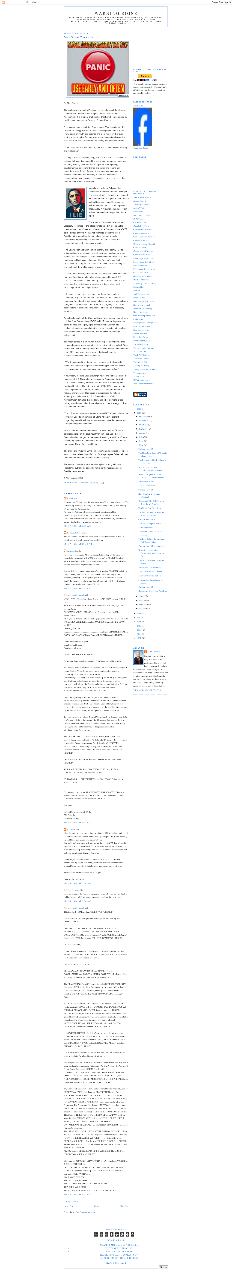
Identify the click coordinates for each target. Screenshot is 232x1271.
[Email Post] (102, 483)
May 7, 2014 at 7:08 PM (77, 822)
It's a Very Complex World (149, 523)
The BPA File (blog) (141, 354)
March (142, 600)
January (142, 608)
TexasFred (71, 550)
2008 (139, 634)
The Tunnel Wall (140, 362)
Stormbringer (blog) (141, 340)
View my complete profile (147, 690)
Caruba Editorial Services (144, 236)
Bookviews (138, 211)
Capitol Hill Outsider (142, 229)
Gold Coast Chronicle (142, 276)
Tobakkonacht (139, 372)
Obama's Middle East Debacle (119, 1244)
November (144, 420)
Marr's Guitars (139, 297)
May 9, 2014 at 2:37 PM (77, 1194)
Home (96, 1206)
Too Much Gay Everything (149, 508)
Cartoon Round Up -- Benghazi (151, 545)
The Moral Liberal (141, 358)
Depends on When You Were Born (152, 591)
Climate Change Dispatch (144, 243)
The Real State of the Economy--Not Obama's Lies (152, 540)
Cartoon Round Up (146, 448)
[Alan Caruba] (142, 144)
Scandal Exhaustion (146, 485)
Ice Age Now (138, 286)
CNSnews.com (139, 222)
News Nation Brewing (142, 308)
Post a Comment (71, 1201)
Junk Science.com (141, 294)
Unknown (71, 829)
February (143, 604)
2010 (139, 625)
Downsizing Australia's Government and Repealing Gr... (151, 553)
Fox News (93, 195)
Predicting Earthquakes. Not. (119, 1254)
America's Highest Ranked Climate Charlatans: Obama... (152, 476)
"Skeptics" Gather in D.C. (119, 1251)
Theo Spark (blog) (141, 365)
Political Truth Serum (142, 326)
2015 (139, 408)
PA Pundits (138, 319)
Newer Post (68, 1206)
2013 (139, 613)
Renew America (140, 333)
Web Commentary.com (143, 383)
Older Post (124, 1206)
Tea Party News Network (143, 347)
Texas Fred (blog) (140, 351)
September (144, 428)
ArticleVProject (139, 208)
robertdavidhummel (75, 595)
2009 (139, 629)
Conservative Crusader (143, 251)
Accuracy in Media (141, 204)
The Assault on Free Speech (150, 571)
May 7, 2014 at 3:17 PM (77, 588)
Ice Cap (136, 290)
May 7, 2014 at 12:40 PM (78, 544)
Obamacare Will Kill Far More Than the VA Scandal (151, 502)
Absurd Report (139, 200)
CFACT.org (138, 218)
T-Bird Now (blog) (141, 344)
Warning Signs (116, 13)
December (143, 416)
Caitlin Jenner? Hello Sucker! (119, 1258)
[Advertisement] (149, 45)
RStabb (70, 498)
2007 (139, 638)
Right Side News (140, 337)
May (141, 445)
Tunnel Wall (138, 376)
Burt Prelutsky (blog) (142, 215)
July (141, 437)
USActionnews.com (141, 380)
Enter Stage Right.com (143, 258)
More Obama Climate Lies (149, 567)
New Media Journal (141, 304)
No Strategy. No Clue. (119, 1248)
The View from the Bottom (149, 575)
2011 (139, 621)
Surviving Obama (145, 527)
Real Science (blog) (141, 329)
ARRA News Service (142, 197)
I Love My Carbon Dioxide (145, 283)
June (141, 441)
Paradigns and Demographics (145, 322)
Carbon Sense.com (141, 233)
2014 (139, 412)
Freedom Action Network (144, 269)
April (141, 596)
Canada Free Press (141, 226)
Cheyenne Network (141, 240)
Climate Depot (139, 247)
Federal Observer (140, 265)
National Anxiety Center (143, 301)
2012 (139, 617)
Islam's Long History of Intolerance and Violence (150, 469)
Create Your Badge (140, 148)
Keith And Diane (74, 532)
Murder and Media (146, 481)
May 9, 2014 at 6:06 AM (77, 883)
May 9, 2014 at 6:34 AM (77, 901)
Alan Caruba (72, 890)
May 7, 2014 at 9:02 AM (77, 525)
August (142, 432)
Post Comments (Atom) (85, 1212)
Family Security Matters (143, 261)
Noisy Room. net (140, 312)
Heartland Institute (141, 279)
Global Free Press (140, 272)
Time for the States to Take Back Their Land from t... (152, 514)
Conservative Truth (141, 254)
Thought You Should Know (145, 369)
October (142, 424)
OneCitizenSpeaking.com (144, 315)
